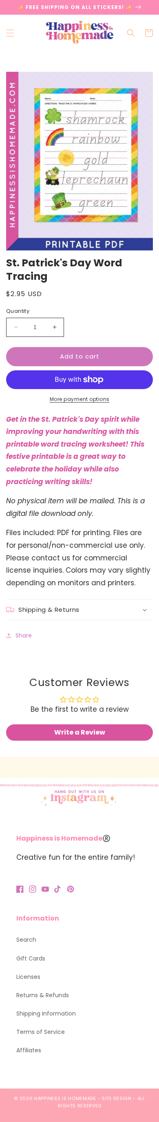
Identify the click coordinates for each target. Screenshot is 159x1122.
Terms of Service (40, 1032)
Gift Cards (30, 958)
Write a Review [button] (79, 732)
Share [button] (23, 635)
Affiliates (28, 1050)
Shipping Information (46, 1013)
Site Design (117, 1098)
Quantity (17, 311)
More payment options (80, 399)
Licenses (28, 977)
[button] (10, 33)
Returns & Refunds (42, 995)
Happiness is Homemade (65, 1098)
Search (26, 940)
